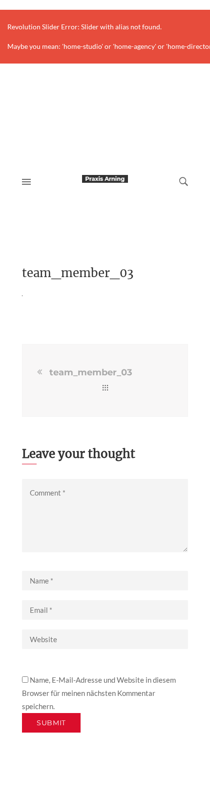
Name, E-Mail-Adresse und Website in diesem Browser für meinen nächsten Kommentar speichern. (99, 693)
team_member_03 (90, 372)
